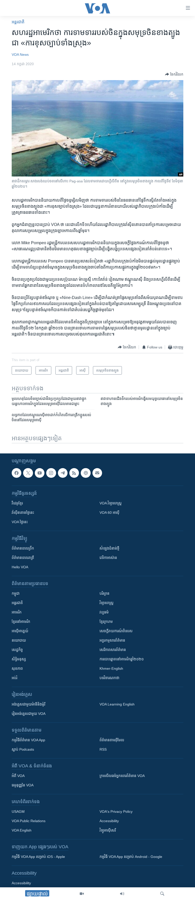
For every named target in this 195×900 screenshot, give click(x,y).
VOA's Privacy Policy (116, 811)
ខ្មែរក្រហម (106, 622)
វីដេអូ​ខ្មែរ (17, 503)
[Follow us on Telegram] (63, 473)
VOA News (20, 54)
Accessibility (109, 821)
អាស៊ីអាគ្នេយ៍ (20, 631)
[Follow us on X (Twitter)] (28, 473)
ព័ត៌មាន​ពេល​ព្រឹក (23, 548)
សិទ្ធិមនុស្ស (19, 659)
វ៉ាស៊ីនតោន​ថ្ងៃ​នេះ (23, 512)
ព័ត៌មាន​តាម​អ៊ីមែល (112, 740)
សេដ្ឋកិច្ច (17, 650)
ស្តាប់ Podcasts (23, 749)
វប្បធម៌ (104, 612)
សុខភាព (17, 668)
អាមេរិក (17, 612)
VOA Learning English (117, 704)
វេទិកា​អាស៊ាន (108, 558)
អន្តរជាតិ (18, 22)
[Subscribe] (97, 473)
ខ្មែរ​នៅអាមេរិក (21, 622)
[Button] (174, 74)
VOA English (21, 830)
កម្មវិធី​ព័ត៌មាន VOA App (28, 740)
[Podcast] (85, 473)
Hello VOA (20, 567)
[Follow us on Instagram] (51, 473)
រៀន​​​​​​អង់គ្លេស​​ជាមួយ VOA (28, 714)
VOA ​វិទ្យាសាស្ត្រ (111, 503)
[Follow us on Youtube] (39, 473)
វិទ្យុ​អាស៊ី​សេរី (108, 830)
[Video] (81, 893)
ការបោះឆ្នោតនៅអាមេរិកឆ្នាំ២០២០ (122, 659)
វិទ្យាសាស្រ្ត (106, 603)
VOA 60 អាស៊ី (109, 512)
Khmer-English (111, 668)
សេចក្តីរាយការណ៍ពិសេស (116, 631)
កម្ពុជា (16, 593)
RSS (103, 749)
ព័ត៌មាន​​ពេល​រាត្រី (23, 558)
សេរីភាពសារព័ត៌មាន (113, 650)
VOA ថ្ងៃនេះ (20, 522)
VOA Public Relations (28, 821)
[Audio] (122, 893)
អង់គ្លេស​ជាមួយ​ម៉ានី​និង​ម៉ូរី (28, 704)
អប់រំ (14, 678)
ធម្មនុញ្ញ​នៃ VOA (23, 785)
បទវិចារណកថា (109, 678)
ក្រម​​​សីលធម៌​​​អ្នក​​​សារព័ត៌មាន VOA (122, 776)
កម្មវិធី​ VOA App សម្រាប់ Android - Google (131, 857)
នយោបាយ (19, 640)
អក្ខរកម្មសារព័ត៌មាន (112, 640)
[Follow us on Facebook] (16, 473)
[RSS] (74, 473)
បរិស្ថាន (104, 593)
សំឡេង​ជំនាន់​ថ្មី (109, 548)
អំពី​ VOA (18, 776)
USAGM (18, 811)
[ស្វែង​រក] (162, 893)
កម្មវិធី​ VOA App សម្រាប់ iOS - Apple (38, 857)
